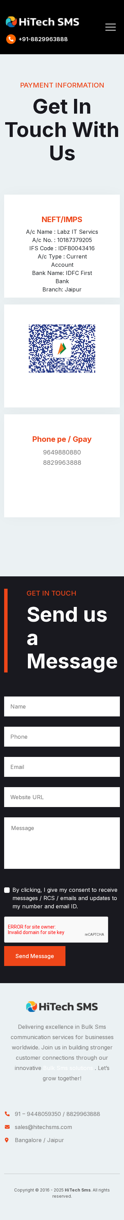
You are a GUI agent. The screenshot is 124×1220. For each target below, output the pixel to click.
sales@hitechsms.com (43, 1127)
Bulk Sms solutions (69, 1067)
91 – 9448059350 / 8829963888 (57, 1113)
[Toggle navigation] (110, 27)
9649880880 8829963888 (62, 457)
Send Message (35, 956)
